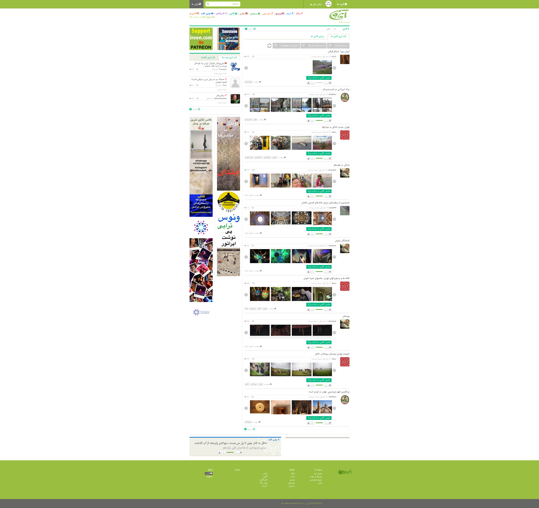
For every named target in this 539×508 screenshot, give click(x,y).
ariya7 (334, 56)
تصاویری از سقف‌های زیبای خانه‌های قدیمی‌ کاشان (325, 203)
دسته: (341, 46)
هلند (255, 119)
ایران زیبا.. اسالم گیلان (339, 52)
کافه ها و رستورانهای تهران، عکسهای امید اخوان (326, 278)
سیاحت (314, 56)
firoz (225, 85)
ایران (260, 384)
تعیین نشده (218, 73)
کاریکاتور (220, 13)
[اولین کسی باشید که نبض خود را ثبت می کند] (328, 4)
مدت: (316, 46)
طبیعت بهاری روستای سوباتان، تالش (332, 354)
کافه (259, 308)
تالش (247, 384)
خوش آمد (318, 474)
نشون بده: (289, 46)
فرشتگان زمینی (342, 241)
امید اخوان (249, 157)
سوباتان (254, 384)
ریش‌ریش (220, 95)
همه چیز (211, 17)
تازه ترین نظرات (208, 57)
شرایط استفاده (316, 477)
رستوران (253, 308)
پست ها (194, 17)
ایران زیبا (248, 81)
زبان (196, 4)
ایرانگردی (267, 157)
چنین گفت (206, 13)
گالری (232, 13)
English (209, 477)
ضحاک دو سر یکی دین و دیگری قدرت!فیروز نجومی (209, 81)
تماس (320, 483)
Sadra (334, 132)
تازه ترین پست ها (229, 57)
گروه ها (341, 4)
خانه (334, 29)
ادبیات (220, 102)
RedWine (332, 94)
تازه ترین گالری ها (338, 36)
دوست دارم (308, 82)
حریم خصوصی (316, 480)
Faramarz (223, 69)
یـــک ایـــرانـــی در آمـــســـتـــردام (336, 89)
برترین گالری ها (317, 36)
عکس (242, 13)
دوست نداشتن (329, 82)
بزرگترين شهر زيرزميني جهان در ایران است (329, 392)
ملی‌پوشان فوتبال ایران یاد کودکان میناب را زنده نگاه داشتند (210, 65)
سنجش (254, 13)
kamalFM (332, 207)
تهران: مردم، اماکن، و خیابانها (336, 127)
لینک (288, 13)
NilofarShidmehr (220, 98)
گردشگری (258, 157)
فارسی (208, 473)
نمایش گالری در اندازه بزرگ (319, 78)
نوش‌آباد (248, 422)
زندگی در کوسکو (342, 165)
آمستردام (248, 119)
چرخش (346, 316)
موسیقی (266, 13)
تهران (275, 157)
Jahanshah (332, 170)
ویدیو (278, 13)
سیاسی (219, 89)
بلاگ (298, 13)
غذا (246, 308)
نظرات (202, 17)
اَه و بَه (192, 13)
